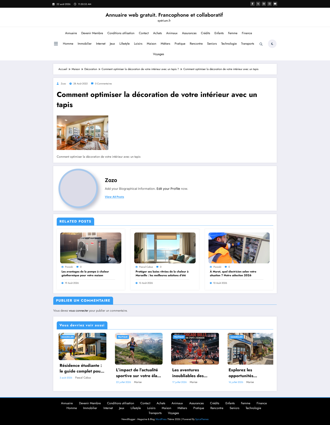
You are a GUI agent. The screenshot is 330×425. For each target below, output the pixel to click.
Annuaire (71, 33)
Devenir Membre (92, 33)
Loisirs (138, 43)
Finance (247, 33)
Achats (157, 33)
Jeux (112, 43)
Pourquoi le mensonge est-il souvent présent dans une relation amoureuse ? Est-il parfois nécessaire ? (256, 368)
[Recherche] (261, 44)
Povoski (69, 267)
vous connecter (78, 310)
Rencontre (196, 43)
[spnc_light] (272, 43)
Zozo (63, 83)
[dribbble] (264, 4)
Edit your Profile (168, 188)
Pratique (180, 43)
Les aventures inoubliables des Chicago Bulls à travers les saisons (144, 373)
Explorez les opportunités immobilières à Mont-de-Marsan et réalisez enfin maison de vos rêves (199, 373)
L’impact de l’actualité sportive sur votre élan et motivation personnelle (87, 373)
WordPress (161, 419)
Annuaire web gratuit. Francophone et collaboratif (164, 15)
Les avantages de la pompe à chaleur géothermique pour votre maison (85, 273)
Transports (247, 43)
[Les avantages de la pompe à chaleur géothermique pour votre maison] (90, 248)
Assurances (189, 33)
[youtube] (275, 4)
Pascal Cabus (146, 267)
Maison (151, 43)
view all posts (114, 197)
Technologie (229, 43)
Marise (87, 382)
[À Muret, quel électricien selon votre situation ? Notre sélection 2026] (239, 248)
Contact (144, 33)
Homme (68, 43)
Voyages (158, 54)
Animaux (172, 33)
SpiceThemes (202, 419)
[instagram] (269, 4)
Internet (100, 43)
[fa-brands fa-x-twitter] (258, 4)
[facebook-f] (252, 4)
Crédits (205, 33)
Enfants (219, 33)
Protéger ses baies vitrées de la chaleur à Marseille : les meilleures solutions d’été (162, 273)
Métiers (165, 43)
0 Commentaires (103, 83)
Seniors (212, 43)
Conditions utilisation (120, 33)
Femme (232, 33)
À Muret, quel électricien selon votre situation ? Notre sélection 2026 (233, 273)
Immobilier (85, 43)
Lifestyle (124, 43)
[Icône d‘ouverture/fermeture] (55, 44)
